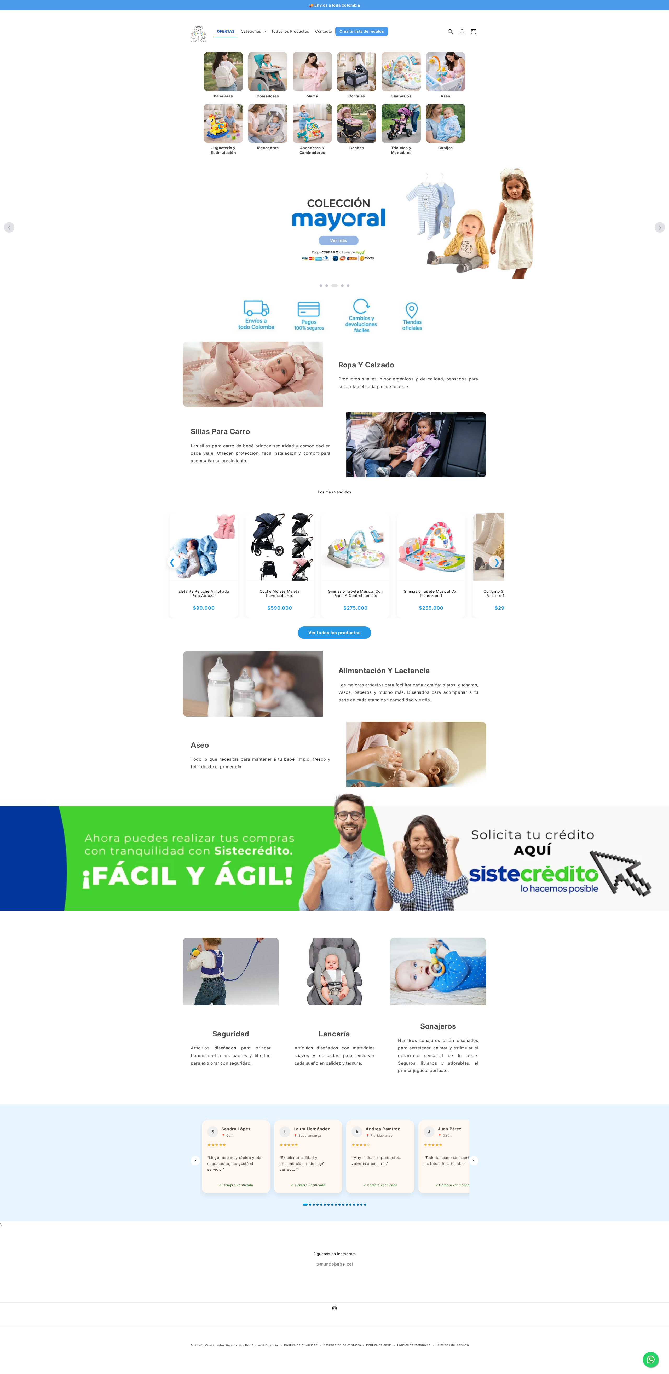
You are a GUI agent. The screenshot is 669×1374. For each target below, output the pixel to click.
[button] (253, 31)
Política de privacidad (301, 1345)
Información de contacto (342, 1345)
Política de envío (379, 1345)
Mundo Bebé (214, 1345)
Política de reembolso (414, 1345)
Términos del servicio (452, 1345)
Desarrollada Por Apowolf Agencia (252, 1345)
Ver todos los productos (334, 632)
